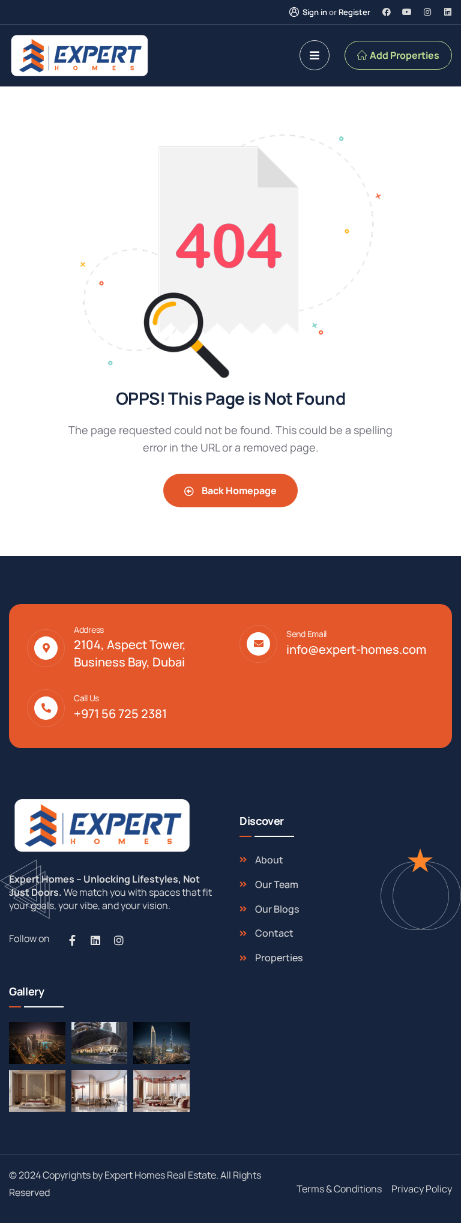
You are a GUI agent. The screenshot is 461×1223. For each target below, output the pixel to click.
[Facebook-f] (72, 940)
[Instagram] (427, 12)
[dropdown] (315, 55)
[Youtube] (407, 12)
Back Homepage (238, 490)
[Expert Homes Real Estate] (79, 55)
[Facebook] (386, 12)
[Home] (100, 825)
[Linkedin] (448, 12)
